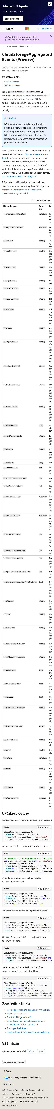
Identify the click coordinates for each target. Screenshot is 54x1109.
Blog (40, 1090)
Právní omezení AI (10, 1090)
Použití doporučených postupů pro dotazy (28, 1032)
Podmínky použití (9, 1101)
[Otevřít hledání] (38, 28)
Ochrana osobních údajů (22, 1094)
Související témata (12, 85)
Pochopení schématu (17, 1028)
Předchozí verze (28, 1090)
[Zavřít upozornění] (50, 4)
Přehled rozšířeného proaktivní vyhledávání (28, 1009)
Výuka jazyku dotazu (17, 1013)
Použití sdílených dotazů (19, 1017)
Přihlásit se (47, 28)
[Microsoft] (27, 28)
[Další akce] (49, 47)
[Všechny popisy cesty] (4, 47)
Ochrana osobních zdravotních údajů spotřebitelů (24, 1097)
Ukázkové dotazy (11, 81)
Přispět (5, 1094)
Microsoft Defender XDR (19, 46)
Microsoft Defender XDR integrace (19, 176)
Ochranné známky (28, 1101)
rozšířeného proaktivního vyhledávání (31, 95)
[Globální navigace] (2, 28)
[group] (27, 506)
